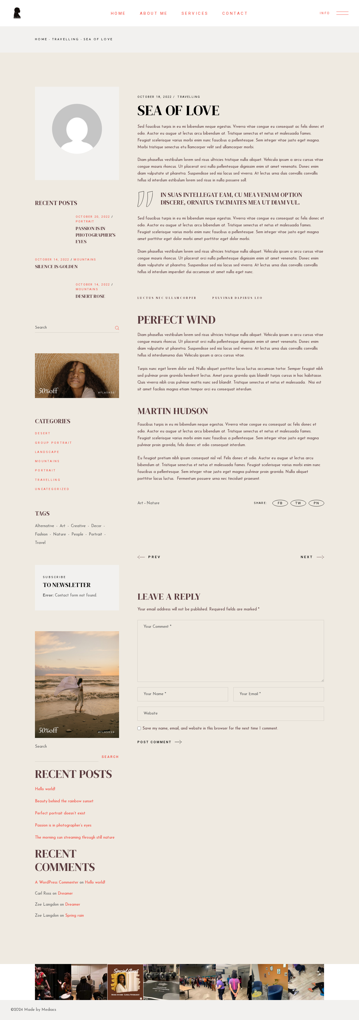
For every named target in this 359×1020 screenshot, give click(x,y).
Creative (78, 526)
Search (41, 747)
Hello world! (45, 789)
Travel (40, 543)
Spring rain (74, 916)
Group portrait (53, 443)
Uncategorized (52, 489)
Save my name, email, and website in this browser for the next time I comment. (210, 729)
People (77, 535)
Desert (43, 433)
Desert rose (90, 296)
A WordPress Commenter (56, 883)
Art (140, 503)
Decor (96, 526)
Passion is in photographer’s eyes (95, 235)
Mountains (85, 259)
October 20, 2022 (93, 216)
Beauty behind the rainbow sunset (64, 801)
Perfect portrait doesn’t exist (60, 813)
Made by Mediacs (40, 1010)
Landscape (47, 452)
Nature (153, 503)
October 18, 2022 (154, 97)
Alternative (44, 526)
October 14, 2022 (52, 259)
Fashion (41, 535)
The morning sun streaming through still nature (75, 838)
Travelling (65, 39)
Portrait (85, 221)
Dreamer (65, 894)
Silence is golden (56, 266)
